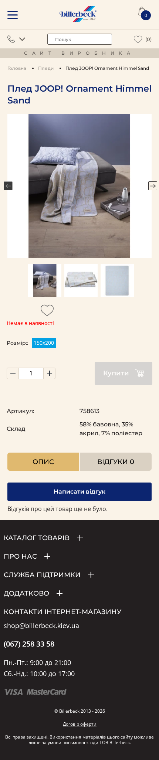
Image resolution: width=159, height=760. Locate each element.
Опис (43, 462)
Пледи (46, 68)
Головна (16, 68)
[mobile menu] (12, 15)
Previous (8, 185)
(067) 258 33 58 (29, 644)
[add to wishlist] (47, 312)
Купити (116, 373)
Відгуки (115, 462)
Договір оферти (80, 724)
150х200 (44, 342)
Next (152, 185)
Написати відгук (79, 491)
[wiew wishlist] (138, 39)
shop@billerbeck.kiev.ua (41, 626)
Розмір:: (17, 343)
